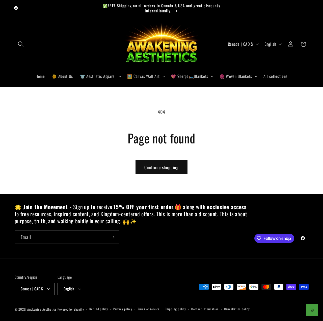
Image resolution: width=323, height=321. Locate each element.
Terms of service (148, 309)
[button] (21, 44)
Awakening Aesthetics (42, 309)
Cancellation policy (237, 309)
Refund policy (98, 309)
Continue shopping (161, 167)
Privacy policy (122, 309)
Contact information (205, 309)
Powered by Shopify (71, 309)
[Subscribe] (112, 237)
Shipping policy (175, 309)
